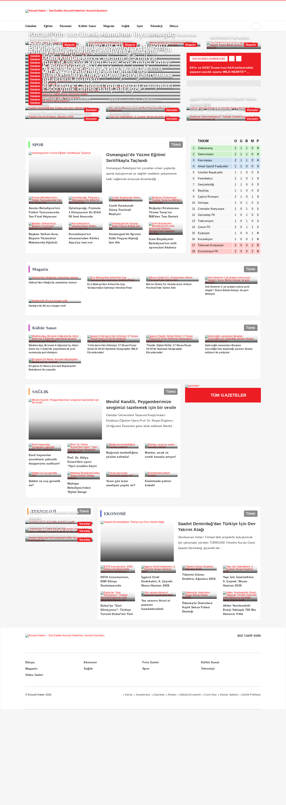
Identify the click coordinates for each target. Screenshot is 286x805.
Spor (145, 668)
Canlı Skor (210, 694)
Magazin (69, 44)
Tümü (176, 144)
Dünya (30, 662)
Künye (129, 694)
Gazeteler (159, 694)
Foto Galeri (150, 662)
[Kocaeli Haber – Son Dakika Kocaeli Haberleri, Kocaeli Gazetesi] (66, 9)
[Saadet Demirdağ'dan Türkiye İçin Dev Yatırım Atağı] (62, 108)
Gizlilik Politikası (251, 694)
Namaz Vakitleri (229, 694)
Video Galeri (34, 674)
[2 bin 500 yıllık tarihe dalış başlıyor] (102, 101)
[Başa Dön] (278, 797)
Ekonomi (91, 110)
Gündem (35, 56)
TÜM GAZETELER (228, 395)
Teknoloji (84, 523)
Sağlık (88, 668)
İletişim (172, 694)
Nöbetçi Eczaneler (190, 694)
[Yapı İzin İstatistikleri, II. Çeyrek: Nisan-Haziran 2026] (143, 117)
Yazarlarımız (143, 694)
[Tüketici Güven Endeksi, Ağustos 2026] (62, 117)
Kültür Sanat (210, 662)
